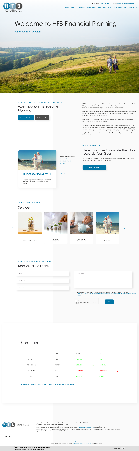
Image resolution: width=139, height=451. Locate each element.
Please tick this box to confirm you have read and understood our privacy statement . (107, 294)
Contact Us (133, 7)
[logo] (13, 7)
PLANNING (63, 159)
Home (67, 7)
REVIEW (62, 163)
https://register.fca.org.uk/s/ (86, 427)
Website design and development (82, 443)
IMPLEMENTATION (66, 161)
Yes (123, 448)
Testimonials (117, 7)
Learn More (40, 449)
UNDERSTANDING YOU (67, 156)
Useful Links (107, 7)
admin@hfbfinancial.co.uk (127, 3)
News (125, 7)
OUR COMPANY (26, 117)
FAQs (99, 7)
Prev (62, 173)
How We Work (94, 167)
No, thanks (117, 448)
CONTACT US (42, 117)
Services (82, 7)
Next (65, 173)
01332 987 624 (105, 3)
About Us (74, 7)
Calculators (91, 7)
